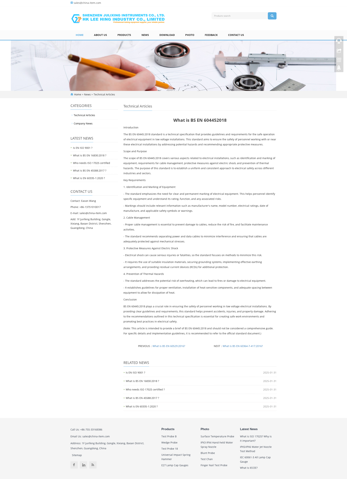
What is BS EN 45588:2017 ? (142, 398)
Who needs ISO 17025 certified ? (145, 389)
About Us (100, 35)
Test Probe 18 (169, 448)
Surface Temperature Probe (217, 436)
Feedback (211, 35)
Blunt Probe (208, 453)
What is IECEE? (249, 467)
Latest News (249, 429)
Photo (189, 35)
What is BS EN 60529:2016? (169, 346)
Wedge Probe (169, 442)
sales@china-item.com (87, 3)
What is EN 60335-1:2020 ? (142, 406)
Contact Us (236, 35)
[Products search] (272, 15)
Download (167, 35)
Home (79, 35)
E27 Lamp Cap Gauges (174, 465)
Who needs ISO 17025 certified (91, 163)
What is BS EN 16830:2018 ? (142, 381)
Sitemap (77, 455)
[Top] (338, 69)
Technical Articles (104, 94)
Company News (83, 123)
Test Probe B (169, 436)
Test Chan (207, 459)
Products (124, 35)
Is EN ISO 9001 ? (135, 372)
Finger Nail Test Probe (214, 465)
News (145, 35)
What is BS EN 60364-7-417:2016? (243, 346)
